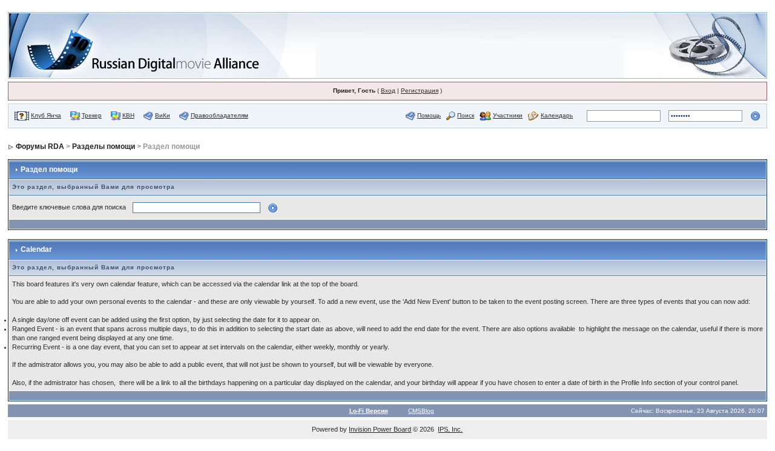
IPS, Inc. (450, 429)
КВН (128, 115)
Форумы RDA (40, 146)
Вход (388, 90)
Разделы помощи (103, 146)
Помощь (429, 115)
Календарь (557, 115)
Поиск (465, 115)
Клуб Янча (46, 115)
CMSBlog (421, 410)
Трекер (92, 115)
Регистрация (419, 90)
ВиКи (162, 115)
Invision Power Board (380, 429)
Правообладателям (219, 115)
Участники (508, 115)
